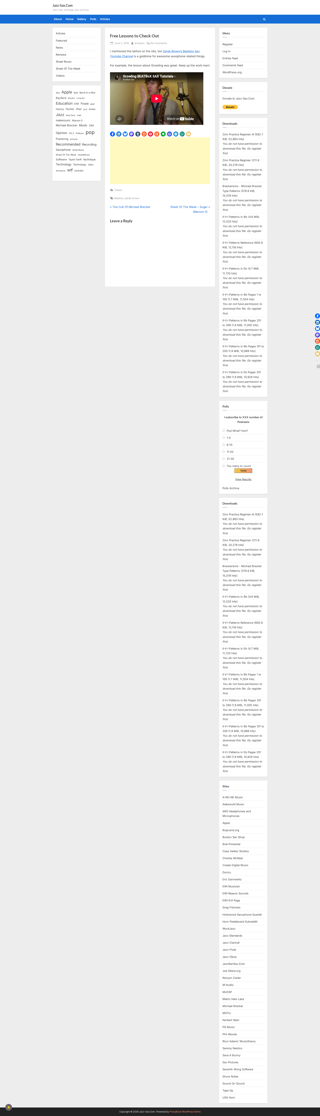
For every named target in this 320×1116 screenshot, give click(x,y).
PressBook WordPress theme (185, 1111)
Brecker (71, 98)
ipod (85, 109)
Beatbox (119, 198)
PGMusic (80, 133)
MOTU (226, 1013)
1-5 (229, 437)
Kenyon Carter (231, 977)
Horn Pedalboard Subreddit (239, 921)
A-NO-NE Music (232, 797)
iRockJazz (229, 928)
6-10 (229, 444)
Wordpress (61, 171)
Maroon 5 (77, 120)
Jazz (60, 114)
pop (90, 132)
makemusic (63, 120)
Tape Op (227, 1090)
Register (227, 44)
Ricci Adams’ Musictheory (239, 1041)
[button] (112, 134)
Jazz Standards (232, 935)
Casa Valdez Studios (235, 851)
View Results (243, 479)
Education (64, 103)
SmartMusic (84, 155)
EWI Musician (231, 886)
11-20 (230, 451)
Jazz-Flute (229, 949)
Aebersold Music (233, 804)
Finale (85, 103)
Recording (89, 144)
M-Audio (228, 984)
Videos (118, 190)
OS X (71, 133)
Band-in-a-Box (88, 92)
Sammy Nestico (232, 1048)
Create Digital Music (235, 865)
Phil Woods (229, 1034)
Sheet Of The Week (68, 68)
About (58, 19)
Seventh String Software (237, 1069)
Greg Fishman (231, 907)
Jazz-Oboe (229, 956)
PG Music (228, 1027)
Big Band (61, 97)
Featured (61, 40)
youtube (78, 170)
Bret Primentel (231, 844)
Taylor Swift (75, 159)
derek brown (132, 198)
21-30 (230, 458)
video (91, 164)
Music (83, 125)
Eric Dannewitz (232, 879)
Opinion (61, 133)
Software (61, 159)
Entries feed (230, 58)
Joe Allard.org (231, 970)
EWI (76, 103)
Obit (91, 125)
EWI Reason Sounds (235, 893)
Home (70, 19)
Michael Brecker (66, 125)
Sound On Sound (233, 1083)
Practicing (62, 139)
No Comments (158, 43)
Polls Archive (230, 488)
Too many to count (239, 466)
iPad (79, 109)
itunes (92, 109)
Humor (70, 109)
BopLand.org (230, 830)
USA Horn (228, 1097)
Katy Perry (71, 115)
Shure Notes (230, 1076)
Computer (80, 98)
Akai (58, 93)
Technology (64, 164)
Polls (93, 19)
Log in (226, 51)
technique (89, 159)
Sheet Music (64, 61)
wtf (70, 170)
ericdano (140, 43)
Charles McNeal (232, 858)
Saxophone (63, 149)
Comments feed (232, 65)
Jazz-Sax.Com (62, 5)
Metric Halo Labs (233, 999)
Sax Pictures (230, 1062)
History (60, 109)
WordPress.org (232, 72)
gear (92, 104)
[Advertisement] (160, 160)
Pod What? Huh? (237, 430)
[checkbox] (8, 1107)
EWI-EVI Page (231, 900)
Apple (67, 92)
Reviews (61, 54)
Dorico (226, 872)
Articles (105, 19)
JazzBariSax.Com (233, 963)
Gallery (81, 19)
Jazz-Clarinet (231, 942)
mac (79, 115)
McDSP (227, 992)
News (59, 47)
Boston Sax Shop (233, 837)
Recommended (68, 144)
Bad (76, 92)
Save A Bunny (231, 1055)
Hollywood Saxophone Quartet (242, 914)
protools (74, 139)
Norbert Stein (230, 1020)
